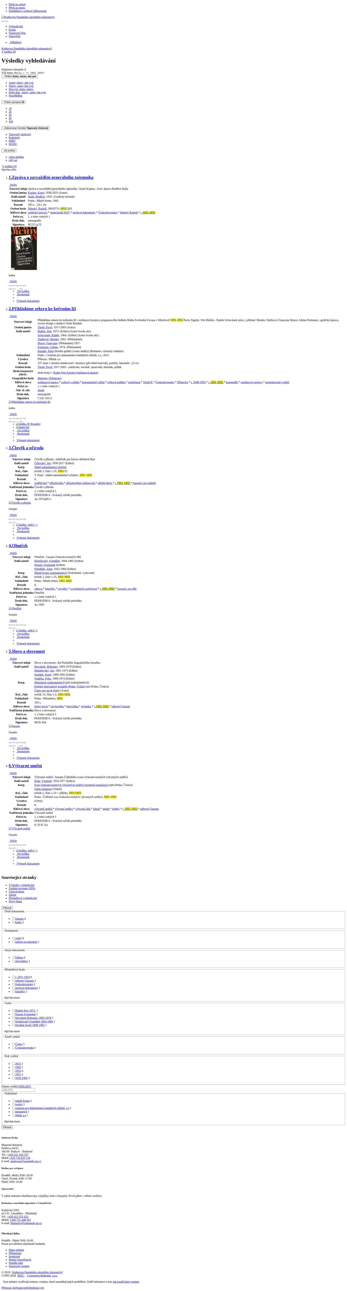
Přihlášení (15, 42)
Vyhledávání (16, 26)
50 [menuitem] (10, 118)
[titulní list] (22, 427)
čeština (19, 957)
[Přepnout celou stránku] (21, 285)
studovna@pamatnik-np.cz (25, 1161)
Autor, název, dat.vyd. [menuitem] (21, 82)
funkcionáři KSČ (60, 212)
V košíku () (8, 51)
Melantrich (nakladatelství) (49, 682)
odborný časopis (121, 706)
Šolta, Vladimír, (43, 781)
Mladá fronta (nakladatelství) (50, 572)
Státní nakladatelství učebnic (50, 467)
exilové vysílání (70, 382)
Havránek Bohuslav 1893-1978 (33, 1017)
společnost (134, 382)
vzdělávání (40, 483)
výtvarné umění (43, 808)
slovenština (21, 961)
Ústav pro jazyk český (47, 690)
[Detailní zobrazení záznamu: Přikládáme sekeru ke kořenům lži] (29, 401)
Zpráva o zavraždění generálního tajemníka (51, 177)
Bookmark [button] (22, 294)
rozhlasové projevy (252, 382)
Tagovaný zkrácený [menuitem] (20, 134)
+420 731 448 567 (20, 1219)
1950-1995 (21, 1078)
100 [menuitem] (11, 121)
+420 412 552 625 (17, 1216)
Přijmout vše (8, 1287)
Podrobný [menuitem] (14, 137)
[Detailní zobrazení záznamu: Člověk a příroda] (20, 502)
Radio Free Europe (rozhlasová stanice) (75, 372)
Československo (108, 212)
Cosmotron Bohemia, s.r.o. (42, 1275)
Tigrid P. (148, 382)
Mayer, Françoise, (48, 343)
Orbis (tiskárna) (43, 789)
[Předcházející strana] (17, 288)
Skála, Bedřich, (37, 196)
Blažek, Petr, (45, 331)
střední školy (105, 483)
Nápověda (14, 36)
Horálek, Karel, (43, 674)
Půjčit (13, 184)
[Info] (24, 285)
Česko (18, 1044)
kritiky (116, 808)
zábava (38, 588)
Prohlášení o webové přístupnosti (27, 10)
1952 (18, 1070)
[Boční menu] (2, 21)
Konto (12, 29)
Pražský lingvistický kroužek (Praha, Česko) (59, 686)
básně (96, 808)
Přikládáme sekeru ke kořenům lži (42, 308)
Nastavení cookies (19, 1266)
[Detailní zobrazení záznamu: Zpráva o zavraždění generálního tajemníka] (24, 269)
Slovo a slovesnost (27, 651)
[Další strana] (21, 288)
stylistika (86, 706)
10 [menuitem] (10, 108)
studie (106, 808)
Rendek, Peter (46, 351)
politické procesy (38, 212)
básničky (50, 588)
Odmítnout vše (35, 1287)
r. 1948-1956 (198, 382)
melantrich (21, 1111)
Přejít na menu (17, 7)
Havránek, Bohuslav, (46, 666)
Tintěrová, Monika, (48, 339)
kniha (18, 922)
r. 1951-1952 (22, 977)
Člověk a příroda (26, 447)
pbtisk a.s (20, 1115)
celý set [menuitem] (13, 160)
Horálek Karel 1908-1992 (30, 1025)
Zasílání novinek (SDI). (22, 888)
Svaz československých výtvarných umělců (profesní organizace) (71, 785)
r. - (147, 212)
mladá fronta (22, 1100)
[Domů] (28, 17)
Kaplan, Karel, (36, 192)
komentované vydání (277, 382)
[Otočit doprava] (13, 288)
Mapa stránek (16, 1249)
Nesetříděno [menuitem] (15, 95)
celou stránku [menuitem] (16, 156)
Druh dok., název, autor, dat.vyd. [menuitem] (27, 92)
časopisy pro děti (126, 588)
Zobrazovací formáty (25, 128)
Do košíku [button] (22, 291)
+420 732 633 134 (19, 1157)
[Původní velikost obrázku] (17, 285)
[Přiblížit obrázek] (10, 285)
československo (24, 984)
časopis (19, 918)
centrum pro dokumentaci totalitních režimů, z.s (42, 1108)
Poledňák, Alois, (43, 568)
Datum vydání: (16, 1086)
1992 (18, 1067)
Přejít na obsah (17, 4)
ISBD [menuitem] (12, 140)
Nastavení (21, 1287)
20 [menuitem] (10, 111)
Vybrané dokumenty (28, 300)
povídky (63, 588)
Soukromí (14, 1256)
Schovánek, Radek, (49, 335)
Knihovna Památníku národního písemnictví (26, 48)
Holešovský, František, (47, 560)
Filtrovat (7, 908)
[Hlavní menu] (6, 21)
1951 (18, 1074)
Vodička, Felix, (43, 678)
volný (18, 938)
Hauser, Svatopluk (44, 564)
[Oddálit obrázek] (13, 285)
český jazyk (41, 706)
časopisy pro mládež (144, 483)
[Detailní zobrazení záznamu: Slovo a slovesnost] (14, 726)
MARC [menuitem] (13, 144)
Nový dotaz (15, 901)
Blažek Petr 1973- (25, 1010)
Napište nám (16, 1262)
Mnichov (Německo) (49, 378)
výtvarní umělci (64, 808)
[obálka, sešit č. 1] (27, 524)
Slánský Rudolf (129, 212)
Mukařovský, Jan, (44, 670)
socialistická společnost (84, 588)
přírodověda (57, 483)
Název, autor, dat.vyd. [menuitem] (21, 85)
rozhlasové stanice (48, 382)
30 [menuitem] (10, 115)
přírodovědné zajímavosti (81, 483)
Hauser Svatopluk (25, 1014)
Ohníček (18, 545)
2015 (18, 1063)
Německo (183, 382)
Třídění (20, 76)
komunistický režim (93, 382)
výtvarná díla (83, 808)
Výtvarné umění (25, 765)
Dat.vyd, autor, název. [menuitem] (21, 89)
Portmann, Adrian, (48, 347)
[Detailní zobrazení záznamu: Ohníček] (15, 608)
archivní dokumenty (84, 212)
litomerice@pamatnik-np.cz (26, 1223)
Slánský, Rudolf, (38, 208)
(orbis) (19, 1104)
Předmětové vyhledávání (23, 898)
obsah (41, 390)
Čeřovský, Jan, (42, 463)
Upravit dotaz (16, 891)
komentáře (232, 382)
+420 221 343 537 (17, 1154)
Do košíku (9, 150)
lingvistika (73, 706)
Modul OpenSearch (20, 1259)
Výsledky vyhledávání (21, 885)
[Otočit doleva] (10, 288)
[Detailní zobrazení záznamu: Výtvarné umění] (19, 828)
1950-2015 (24, 1086)
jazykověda (57, 706)
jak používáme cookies (126, 1281)
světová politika (116, 382)
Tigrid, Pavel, (45, 327)
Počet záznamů (13, 102)
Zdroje (12, 894)
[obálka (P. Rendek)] (28, 424)
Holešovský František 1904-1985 (34, 1021)
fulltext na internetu (26, 941)
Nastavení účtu (17, 33)
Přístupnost (15, 1253)
